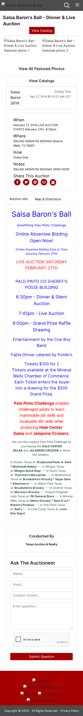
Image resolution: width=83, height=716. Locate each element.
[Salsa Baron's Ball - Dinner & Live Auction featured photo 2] (60, 52)
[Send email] (44, 182)
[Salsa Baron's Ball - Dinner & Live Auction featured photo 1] (22, 52)
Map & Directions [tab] (48, 199)
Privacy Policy (69, 710)
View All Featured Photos (41, 68)
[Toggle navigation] (77, 5)
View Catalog (42, 31)
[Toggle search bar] (67, 5)
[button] (17, 182)
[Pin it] (35, 182)
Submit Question (41, 657)
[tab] (18, 199)
